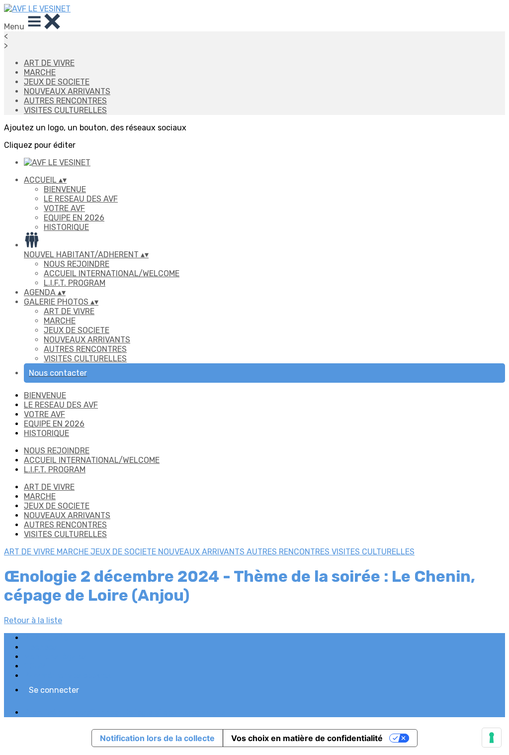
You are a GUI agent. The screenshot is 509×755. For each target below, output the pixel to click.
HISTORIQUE (66, 227)
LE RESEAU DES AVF (81, 199)
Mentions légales (55, 656)
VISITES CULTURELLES (65, 110)
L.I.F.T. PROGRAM (74, 283)
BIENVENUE (65, 189)
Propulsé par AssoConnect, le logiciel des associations (124, 712)
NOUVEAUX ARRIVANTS (67, 91)
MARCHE (40, 72)
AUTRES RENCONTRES (65, 101)
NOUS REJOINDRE (76, 264)
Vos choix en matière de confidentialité (307, 738)
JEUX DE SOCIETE (56, 82)
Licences (40, 647)
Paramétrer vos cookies (67, 675)
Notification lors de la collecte (157, 738)
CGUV (34, 666)
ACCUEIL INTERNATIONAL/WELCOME (111, 273)
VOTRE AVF (64, 208)
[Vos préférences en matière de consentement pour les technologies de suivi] (491, 737)
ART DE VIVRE (49, 63)
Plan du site (46, 638)
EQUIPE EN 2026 (74, 217)
